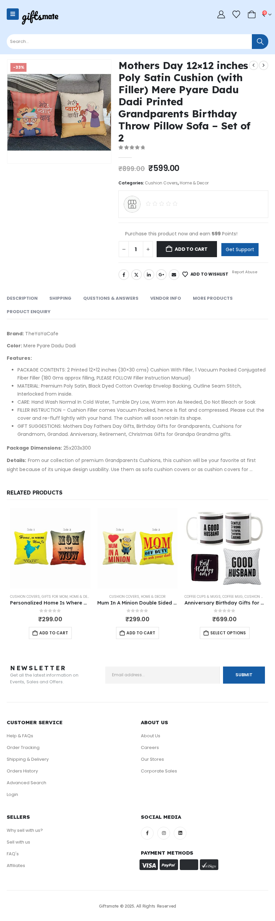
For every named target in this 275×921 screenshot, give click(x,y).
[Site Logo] (39, 17)
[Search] (260, 41)
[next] (263, 65)
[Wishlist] (236, 14)
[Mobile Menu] (13, 14)
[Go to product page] (50, 548)
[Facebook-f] (147, 833)
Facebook (123, 274)
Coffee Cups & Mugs (202, 596)
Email (174, 274)
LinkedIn (149, 274)
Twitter (136, 274)
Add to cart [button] (53, 633)
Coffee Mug (232, 596)
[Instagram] (163, 833)
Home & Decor (194, 183)
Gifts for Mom (55, 596)
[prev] (253, 65)
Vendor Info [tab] (165, 298)
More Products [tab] (213, 298)
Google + (161, 274)
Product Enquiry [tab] (29, 311)
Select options (228, 633)
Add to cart (191, 249)
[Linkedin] (180, 833)
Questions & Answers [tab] (111, 298)
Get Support (240, 249)
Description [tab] (22, 298)
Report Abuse (244, 272)
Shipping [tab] (60, 298)
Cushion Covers (161, 183)
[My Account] (221, 14)
